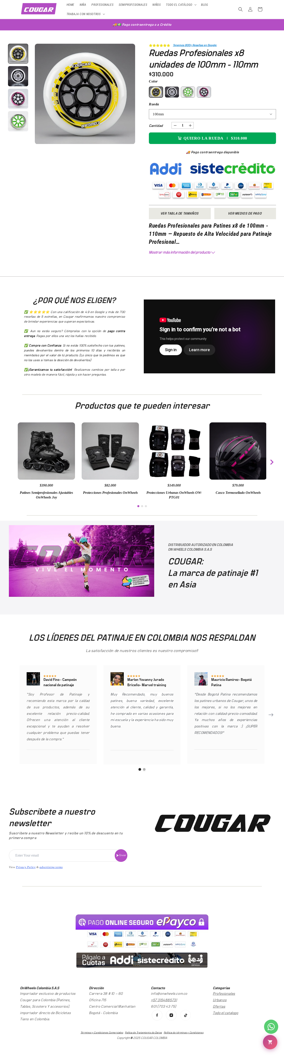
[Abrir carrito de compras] (270, 1042)
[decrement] (175, 125)
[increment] (190, 125)
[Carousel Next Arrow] (271, 462)
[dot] (138, 506)
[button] (180, 4)
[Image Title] (157, 1015)
